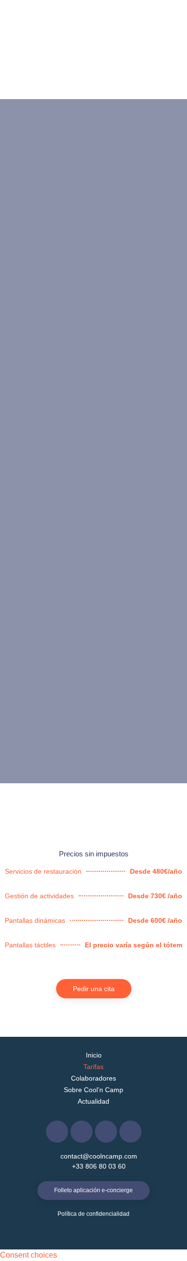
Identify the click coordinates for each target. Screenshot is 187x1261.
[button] (168, 25)
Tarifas (93, 1066)
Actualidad (93, 1101)
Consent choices (28, 1255)
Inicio (94, 1055)
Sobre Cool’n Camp (93, 1090)
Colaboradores (93, 1078)
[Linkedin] (81, 1132)
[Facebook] (57, 1132)
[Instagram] (106, 1132)
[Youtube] (130, 1132)
